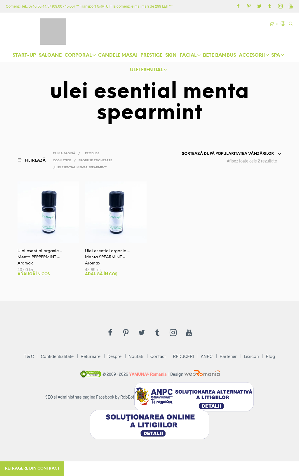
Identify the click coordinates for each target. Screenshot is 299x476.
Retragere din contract (32, 468)
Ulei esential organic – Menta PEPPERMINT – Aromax (40, 257)
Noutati (135, 356)
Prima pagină (64, 153)
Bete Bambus (219, 55)
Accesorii (252, 55)
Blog (270, 356)
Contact (158, 356)
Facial (188, 55)
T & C (29, 356)
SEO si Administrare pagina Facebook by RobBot (89, 397)
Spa (275, 55)
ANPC (207, 356)
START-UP (24, 55)
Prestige (151, 55)
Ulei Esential (146, 69)
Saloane (50, 55)
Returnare (90, 356)
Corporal (78, 55)
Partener (228, 356)
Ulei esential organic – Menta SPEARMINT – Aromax (107, 257)
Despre (114, 356)
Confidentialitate (57, 356)
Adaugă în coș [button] (34, 274)
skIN (171, 55)
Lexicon (251, 356)
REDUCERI (183, 356)
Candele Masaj (118, 55)
